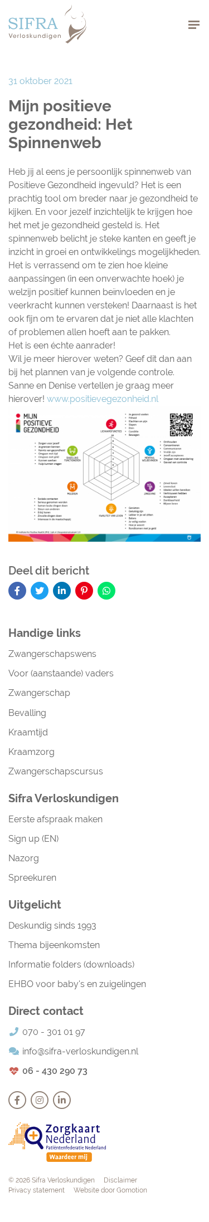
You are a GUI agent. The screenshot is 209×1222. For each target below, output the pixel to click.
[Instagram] (39, 1100)
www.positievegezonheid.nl (102, 399)
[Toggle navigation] (194, 24)
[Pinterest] (84, 591)
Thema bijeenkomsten (54, 945)
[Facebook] (17, 591)
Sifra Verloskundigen (47, 23)
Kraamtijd (28, 732)
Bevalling (27, 713)
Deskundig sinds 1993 (52, 925)
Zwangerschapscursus (55, 771)
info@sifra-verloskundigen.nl (80, 1051)
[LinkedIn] (62, 591)
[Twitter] (39, 591)
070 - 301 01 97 (53, 1032)
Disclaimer (120, 1180)
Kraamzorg (31, 752)
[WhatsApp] (106, 591)
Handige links (44, 633)
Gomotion (131, 1190)
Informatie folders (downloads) (71, 964)
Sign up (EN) (33, 838)
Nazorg (23, 858)
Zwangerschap (39, 693)
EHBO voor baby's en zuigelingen (77, 984)
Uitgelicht (34, 904)
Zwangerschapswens (52, 654)
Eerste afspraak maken (55, 819)
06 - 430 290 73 (55, 1071)
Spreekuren (32, 877)
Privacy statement (36, 1190)
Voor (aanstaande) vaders (61, 673)
